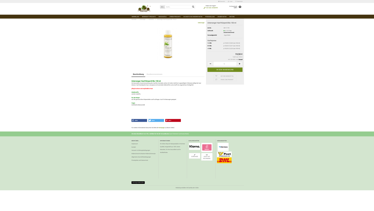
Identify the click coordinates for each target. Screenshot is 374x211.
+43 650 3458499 (211, 8)
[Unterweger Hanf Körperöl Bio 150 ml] (168, 43)
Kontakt (133, 147)
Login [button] (230, 1)
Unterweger (201, 22)
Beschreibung (138, 74)
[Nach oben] (369, 208)
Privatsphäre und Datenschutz (139, 160)
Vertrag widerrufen (138, 182)
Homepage (161, 127)
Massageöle (163, 16)
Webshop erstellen (181, 187)
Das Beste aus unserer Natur (192, 16)
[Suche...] (193, 7)
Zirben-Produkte (174, 16)
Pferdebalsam (210, 16)
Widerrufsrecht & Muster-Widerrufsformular (143, 153)
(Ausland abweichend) (229, 32)
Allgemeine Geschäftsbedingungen (141, 157)
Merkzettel (240, 1)
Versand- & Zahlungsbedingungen (140, 150)
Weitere (232, 16)
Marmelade (135, 16)
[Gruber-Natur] (144, 9)
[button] (221, 1)
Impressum (134, 143)
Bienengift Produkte (149, 16)
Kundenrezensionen (154, 74)
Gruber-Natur (221, 16)
